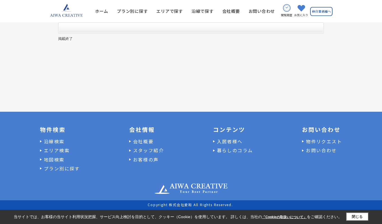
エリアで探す (169, 11)
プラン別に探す (132, 11)
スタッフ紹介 (148, 150)
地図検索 (54, 159)
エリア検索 (57, 150)
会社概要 (231, 11)
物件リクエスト (324, 141)
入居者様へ (230, 141)
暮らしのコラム (235, 150)
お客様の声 (146, 159)
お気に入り (301, 15)
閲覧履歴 (286, 15)
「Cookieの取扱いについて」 (284, 217)
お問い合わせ (262, 11)
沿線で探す (203, 11)
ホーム (101, 11)
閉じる (357, 217)
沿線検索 (54, 141)
